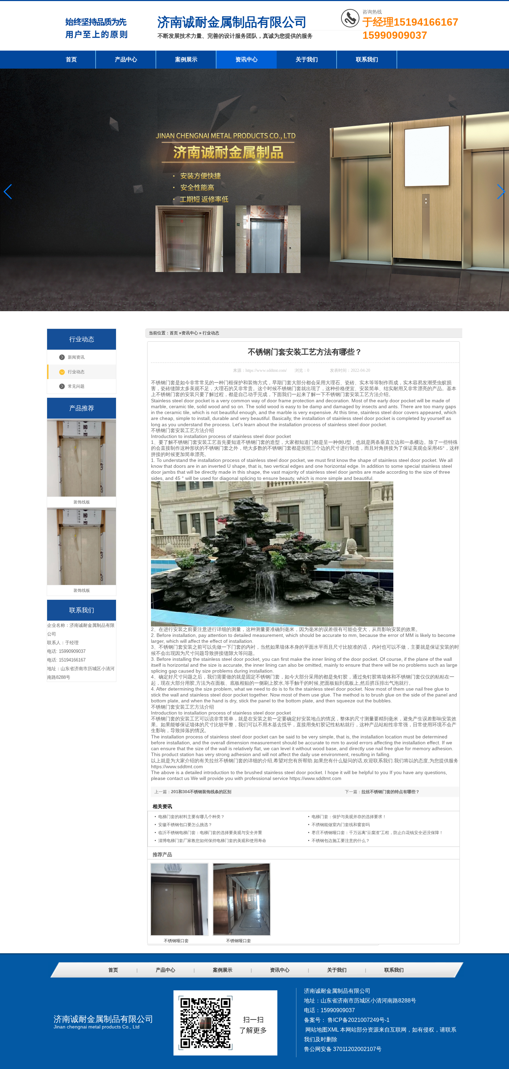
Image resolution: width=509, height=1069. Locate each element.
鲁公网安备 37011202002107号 (343, 1049)
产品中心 (126, 59)
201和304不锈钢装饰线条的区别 (201, 791)
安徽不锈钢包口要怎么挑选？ (185, 824)
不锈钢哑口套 (176, 940)
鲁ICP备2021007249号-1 (359, 1020)
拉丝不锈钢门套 (226, 760)
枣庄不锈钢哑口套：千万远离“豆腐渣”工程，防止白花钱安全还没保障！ (377, 832)
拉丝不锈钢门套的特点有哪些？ (390, 791)
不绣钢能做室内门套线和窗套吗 (341, 824)
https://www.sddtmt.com (177, 766)
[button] (501, 191)
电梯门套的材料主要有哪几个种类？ (191, 816)
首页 (71, 59)
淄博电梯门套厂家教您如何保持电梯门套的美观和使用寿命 (212, 840)
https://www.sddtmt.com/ (266, 370)
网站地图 (316, 1030)
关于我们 (307, 59)
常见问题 (76, 386)
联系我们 (367, 59)
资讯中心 (246, 59)
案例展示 (186, 59)
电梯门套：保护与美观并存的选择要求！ (349, 816)
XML (333, 1030)
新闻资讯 (76, 357)
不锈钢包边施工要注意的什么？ (341, 840)
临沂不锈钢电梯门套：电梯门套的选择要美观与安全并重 (210, 832)
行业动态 (76, 371)
